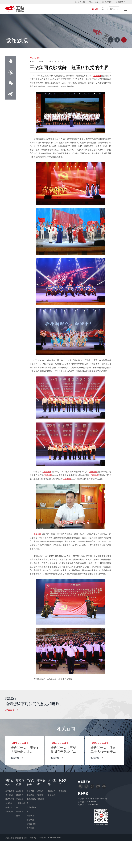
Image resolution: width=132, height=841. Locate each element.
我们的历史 (9, 799)
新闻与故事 (20, 782)
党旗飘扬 (19, 799)
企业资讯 (19, 790)
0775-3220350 (92, 801)
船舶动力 (30, 815)
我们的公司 (9, 782)
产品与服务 (30, 782)
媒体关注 (19, 795)
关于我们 (9, 795)
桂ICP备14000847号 (38, 837)
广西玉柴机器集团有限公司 (16, 837)
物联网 (40, 795)
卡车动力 (30, 795)
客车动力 (30, 790)
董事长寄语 (9, 790)
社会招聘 (51, 795)
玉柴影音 (19, 811)
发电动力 (30, 819)
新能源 (40, 790)
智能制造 (41, 799)
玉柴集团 (97, 75)
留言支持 (62, 790)
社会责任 (9, 811)
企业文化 (9, 807)
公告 (18, 815)
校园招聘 (51, 790)
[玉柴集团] (14, 9)
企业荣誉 (9, 803)
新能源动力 (31, 823)
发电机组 (30, 828)
